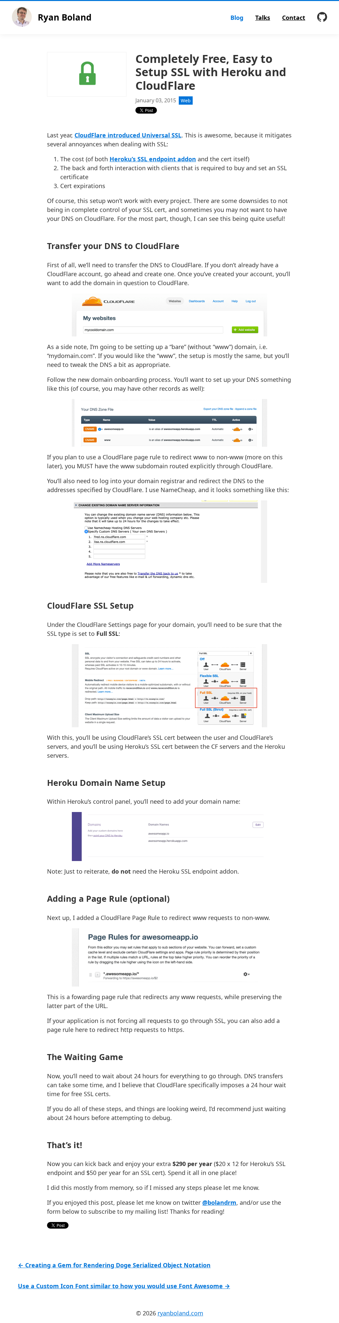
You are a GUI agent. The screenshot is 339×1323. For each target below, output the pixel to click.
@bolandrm (219, 1202)
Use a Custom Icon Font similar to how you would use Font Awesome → (124, 1286)
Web (186, 100)
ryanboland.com (180, 1313)
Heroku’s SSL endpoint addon (153, 159)
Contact (293, 17)
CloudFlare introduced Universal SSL (127, 135)
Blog (236, 17)
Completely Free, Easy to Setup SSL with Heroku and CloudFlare (210, 72)
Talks (262, 17)
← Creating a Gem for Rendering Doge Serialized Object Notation (114, 1265)
